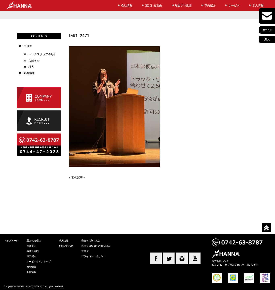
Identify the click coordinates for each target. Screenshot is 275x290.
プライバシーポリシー (93, 256)
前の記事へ (78, 177)
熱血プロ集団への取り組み (95, 245)
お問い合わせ (66, 245)
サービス (234, 5)
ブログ (28, 46)
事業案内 (31, 245)
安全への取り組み (91, 240)
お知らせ (34, 60)
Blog (267, 39)
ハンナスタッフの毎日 (42, 54)
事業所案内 (33, 251)
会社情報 (126, 5)
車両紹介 (210, 5)
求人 (31, 66)
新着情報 (29, 73)
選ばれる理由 (153, 5)
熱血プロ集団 (183, 5)
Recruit (267, 30)
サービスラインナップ (39, 261)
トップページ (11, 240)
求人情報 (258, 5)
